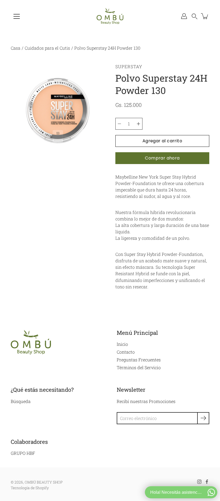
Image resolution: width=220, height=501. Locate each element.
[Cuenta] (184, 16)
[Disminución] (119, 124)
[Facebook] (206, 482)
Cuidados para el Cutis (47, 48)
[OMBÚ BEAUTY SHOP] (110, 16)
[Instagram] (199, 482)
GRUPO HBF (23, 453)
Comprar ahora (162, 158)
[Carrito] (205, 16)
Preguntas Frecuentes (139, 359)
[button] (194, 16)
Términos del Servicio (139, 367)
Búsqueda (21, 401)
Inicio (122, 344)
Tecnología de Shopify (30, 487)
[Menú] (17, 16)
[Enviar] (203, 418)
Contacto (126, 352)
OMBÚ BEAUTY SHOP (44, 482)
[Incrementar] (138, 124)
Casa (15, 48)
